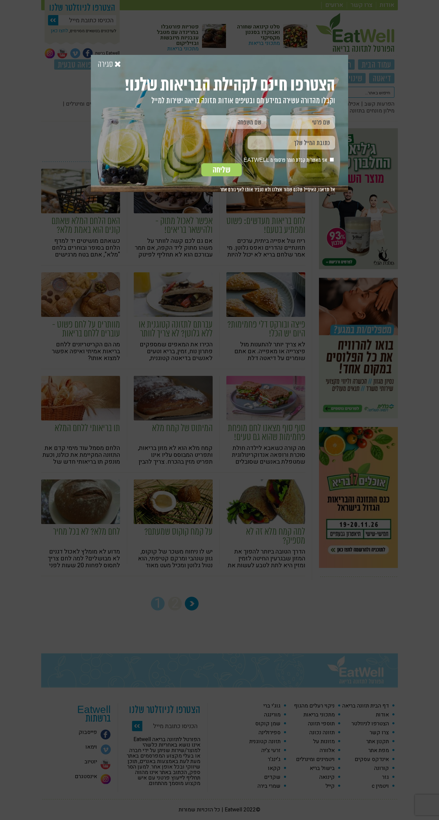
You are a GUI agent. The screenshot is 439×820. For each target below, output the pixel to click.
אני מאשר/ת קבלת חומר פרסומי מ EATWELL (286, 160)
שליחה (221, 169)
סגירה (106, 64)
